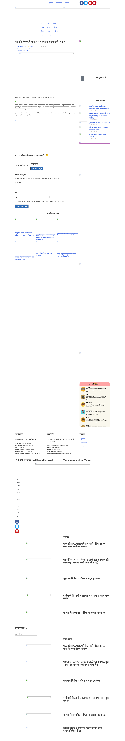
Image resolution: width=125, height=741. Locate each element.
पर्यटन (42, 35)
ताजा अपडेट (67, 639)
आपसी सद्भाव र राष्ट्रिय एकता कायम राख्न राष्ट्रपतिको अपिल (82, 729)
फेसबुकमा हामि (101, 77)
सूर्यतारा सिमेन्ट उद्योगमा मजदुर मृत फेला (67, 234)
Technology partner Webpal (77, 460)
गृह (41, 23)
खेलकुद (42, 31)
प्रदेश (42, 27)
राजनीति (55, 23)
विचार (56, 31)
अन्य (55, 35)
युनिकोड (51, 3)
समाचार (47, 23)
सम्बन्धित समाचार (53, 213)
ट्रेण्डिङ (66, 537)
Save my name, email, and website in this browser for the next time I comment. (41, 201)
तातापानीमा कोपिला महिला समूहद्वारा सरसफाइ (84, 612)
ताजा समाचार (100, 100)
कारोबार (49, 27)
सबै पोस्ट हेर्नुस (37, 168)
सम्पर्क (67, 3)
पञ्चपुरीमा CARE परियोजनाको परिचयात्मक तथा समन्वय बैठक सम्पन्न (84, 545)
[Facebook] (82, 3)
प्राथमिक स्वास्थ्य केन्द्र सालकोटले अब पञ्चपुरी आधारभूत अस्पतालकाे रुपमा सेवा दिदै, (45, 237)
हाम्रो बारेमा (59, 3)
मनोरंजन (50, 31)
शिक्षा (55, 27)
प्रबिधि (49, 35)
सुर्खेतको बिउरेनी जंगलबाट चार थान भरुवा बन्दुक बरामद (86, 597)
